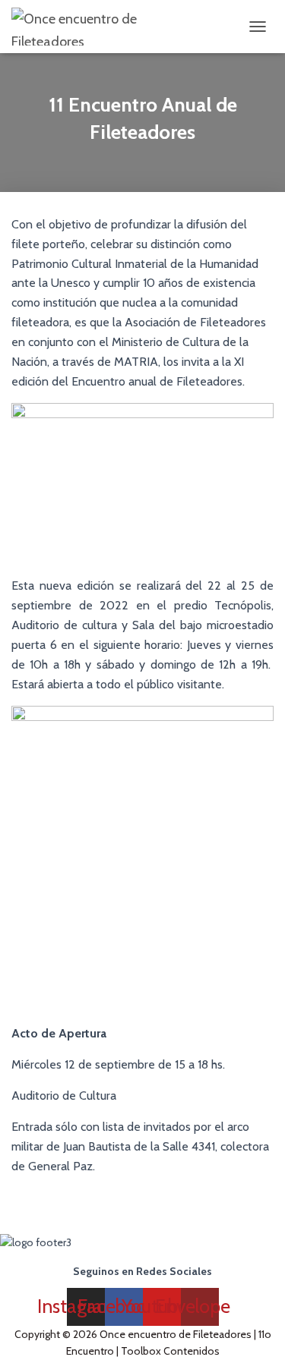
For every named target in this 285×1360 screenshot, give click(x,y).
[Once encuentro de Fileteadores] (106, 27)
